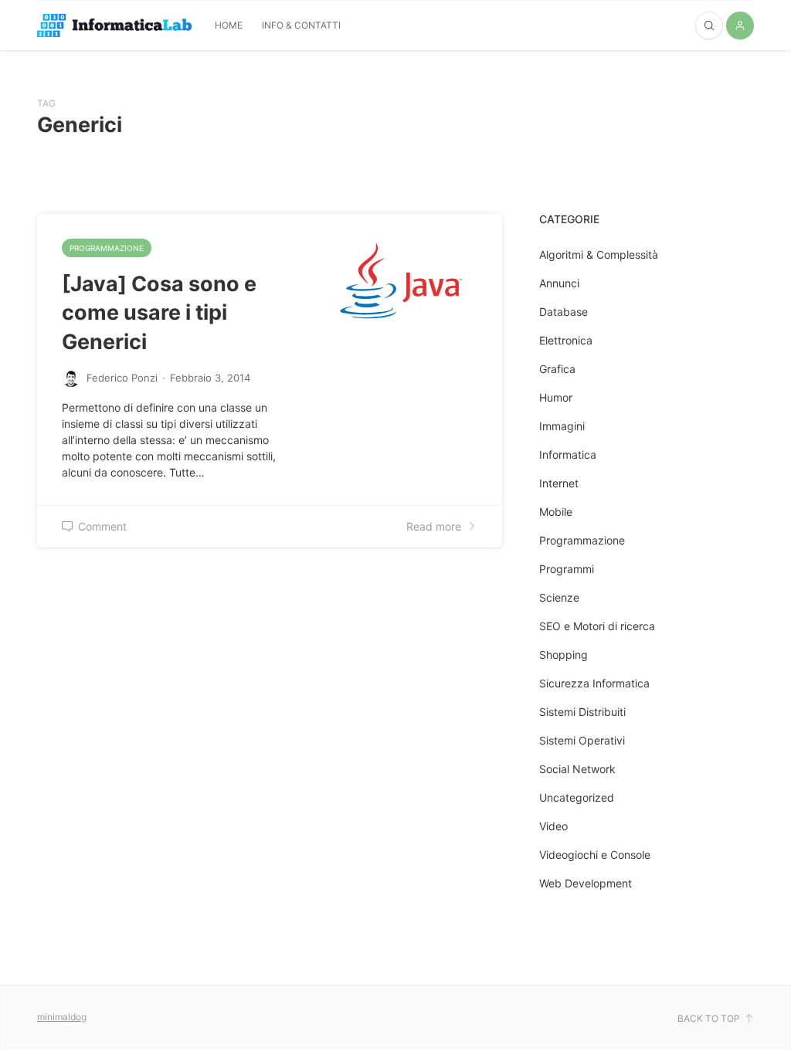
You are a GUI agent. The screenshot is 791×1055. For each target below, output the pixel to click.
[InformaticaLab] (114, 26)
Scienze (559, 597)
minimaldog (62, 1017)
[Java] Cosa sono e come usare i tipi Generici (159, 312)
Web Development (585, 883)
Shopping (563, 654)
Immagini (562, 426)
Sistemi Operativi (582, 740)
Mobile (555, 511)
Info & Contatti (301, 25)
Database (563, 311)
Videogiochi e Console (594, 854)
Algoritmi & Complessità (598, 254)
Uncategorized (576, 797)
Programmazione (107, 248)
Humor (555, 397)
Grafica (557, 368)
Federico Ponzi (122, 377)
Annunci (559, 283)
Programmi (566, 568)
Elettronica (565, 340)
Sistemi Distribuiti (582, 711)
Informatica (567, 454)
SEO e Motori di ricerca (597, 626)
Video (553, 826)
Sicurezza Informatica (594, 683)
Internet (559, 483)
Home (229, 25)
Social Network (577, 768)
